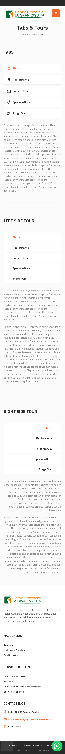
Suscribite (9, 681)
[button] (57, 746)
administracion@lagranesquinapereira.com (30, 719)
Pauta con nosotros (32, 745)
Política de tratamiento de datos (22, 686)
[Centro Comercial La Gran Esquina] (25, 14)
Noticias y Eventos (14, 650)
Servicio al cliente (14, 691)
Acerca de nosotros (15, 676)
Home (25, 34)
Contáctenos (11, 655)
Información (12, 745)
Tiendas (8, 645)
